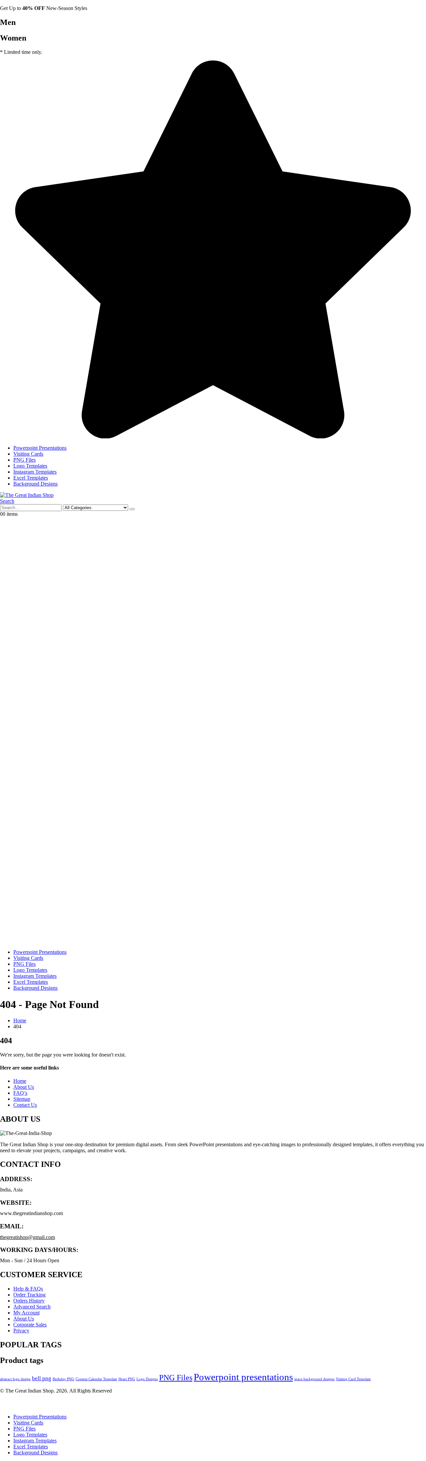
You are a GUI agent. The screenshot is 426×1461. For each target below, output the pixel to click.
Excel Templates (30, 478)
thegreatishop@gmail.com (27, 1237)
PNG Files (24, 460)
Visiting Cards (28, 454)
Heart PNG (126, 1379)
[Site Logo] (27, 495)
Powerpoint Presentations (40, 448)
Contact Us (25, 1105)
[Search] (132, 509)
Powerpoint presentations (243, 1377)
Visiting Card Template (353, 1379)
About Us (23, 1087)
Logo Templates (30, 466)
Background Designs (35, 484)
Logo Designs (147, 1379)
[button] (7, 501)
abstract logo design (15, 1379)
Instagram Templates (35, 472)
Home (19, 1081)
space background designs (314, 1379)
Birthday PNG (63, 1379)
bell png (41, 1378)
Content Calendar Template (96, 1379)
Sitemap (21, 1099)
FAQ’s (20, 1093)
